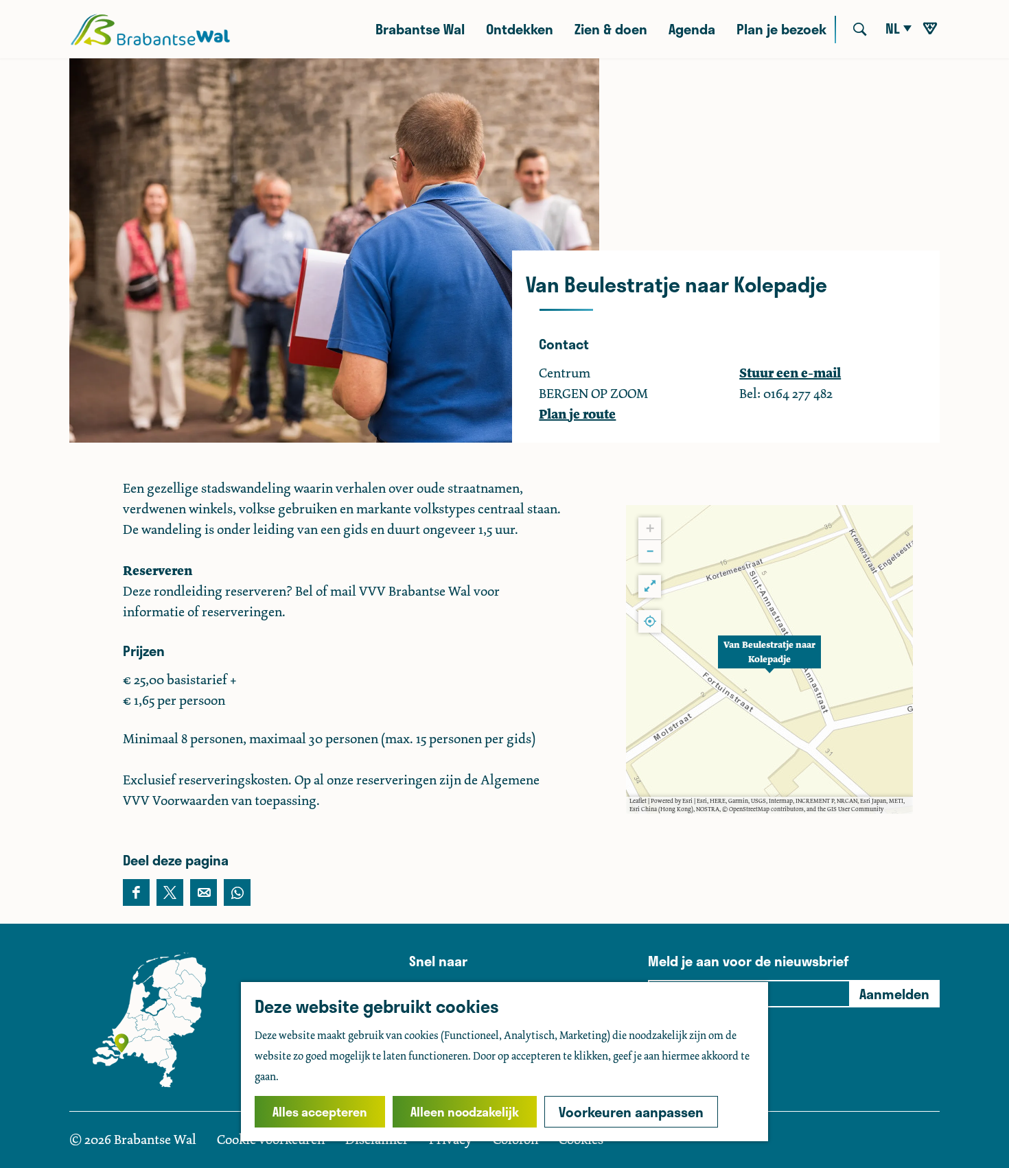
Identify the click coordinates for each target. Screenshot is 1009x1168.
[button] (769, 659)
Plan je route (577, 414)
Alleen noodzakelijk (464, 1111)
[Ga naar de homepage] (150, 29)
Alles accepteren (319, 1111)
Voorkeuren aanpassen (631, 1111)
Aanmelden (894, 993)
